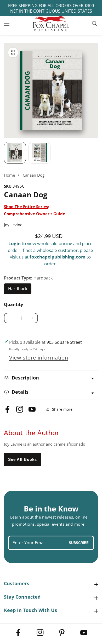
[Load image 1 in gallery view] (15, 153)
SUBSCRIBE (79, 543)
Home (9, 175)
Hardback (19, 290)
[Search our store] (95, 23)
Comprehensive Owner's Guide (34, 213)
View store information (38, 357)
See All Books (22, 459)
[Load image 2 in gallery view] (39, 153)
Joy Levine (13, 224)
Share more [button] (62, 409)
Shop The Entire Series (26, 206)
